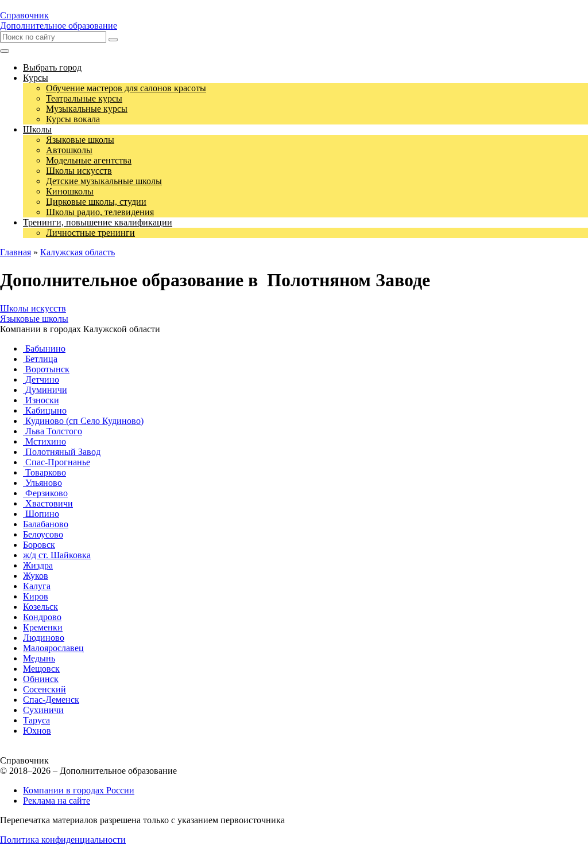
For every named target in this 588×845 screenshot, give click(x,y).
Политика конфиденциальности (63, 839)
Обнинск (41, 679)
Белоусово (43, 534)
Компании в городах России (78, 790)
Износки (41, 400)
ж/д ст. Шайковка (57, 555)
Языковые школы (34, 319)
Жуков (35, 576)
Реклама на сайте (56, 800)
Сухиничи (43, 710)
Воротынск (46, 369)
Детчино (41, 379)
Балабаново (45, 524)
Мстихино (44, 441)
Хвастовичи (48, 503)
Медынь (39, 658)
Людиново (43, 637)
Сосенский (44, 689)
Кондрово (42, 617)
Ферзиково (45, 493)
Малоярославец (53, 648)
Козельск (40, 607)
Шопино (41, 514)
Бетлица (40, 359)
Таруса (36, 720)
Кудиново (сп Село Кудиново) (83, 421)
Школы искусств (33, 308)
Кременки (43, 627)
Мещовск (41, 668)
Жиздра (38, 565)
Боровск (39, 545)
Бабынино (44, 348)
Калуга (37, 586)
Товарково (44, 472)
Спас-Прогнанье (56, 462)
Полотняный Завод (61, 452)
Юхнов (37, 730)
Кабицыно (45, 410)
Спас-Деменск (51, 699)
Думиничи (45, 390)
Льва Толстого (52, 431)
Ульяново (42, 483)
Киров (35, 596)
